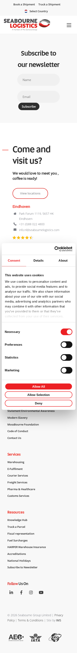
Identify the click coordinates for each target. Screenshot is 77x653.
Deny (38, 403)
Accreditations (16, 554)
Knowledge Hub (17, 520)
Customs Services (18, 496)
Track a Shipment (49, 4)
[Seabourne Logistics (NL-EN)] (27, 28)
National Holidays (19, 560)
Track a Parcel (16, 527)
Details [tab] (38, 260)
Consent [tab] (14, 260)
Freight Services (17, 482)
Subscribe (29, 106)
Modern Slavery (17, 417)
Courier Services (17, 475)
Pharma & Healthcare (21, 489)
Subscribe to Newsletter (22, 567)
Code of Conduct (17, 431)
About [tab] (63, 260)
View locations (30, 193)
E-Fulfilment (15, 469)
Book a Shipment (24, 4)
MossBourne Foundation (23, 424)
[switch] (66, 344)
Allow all (38, 386)
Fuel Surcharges (17, 540)
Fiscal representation (20, 533)
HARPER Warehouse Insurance (26, 547)
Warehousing (15, 462)
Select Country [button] (39, 11)
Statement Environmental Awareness (31, 411)
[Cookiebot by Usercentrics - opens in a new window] (54, 249)
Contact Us (14, 438)
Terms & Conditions (30, 620)
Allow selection (38, 395)
